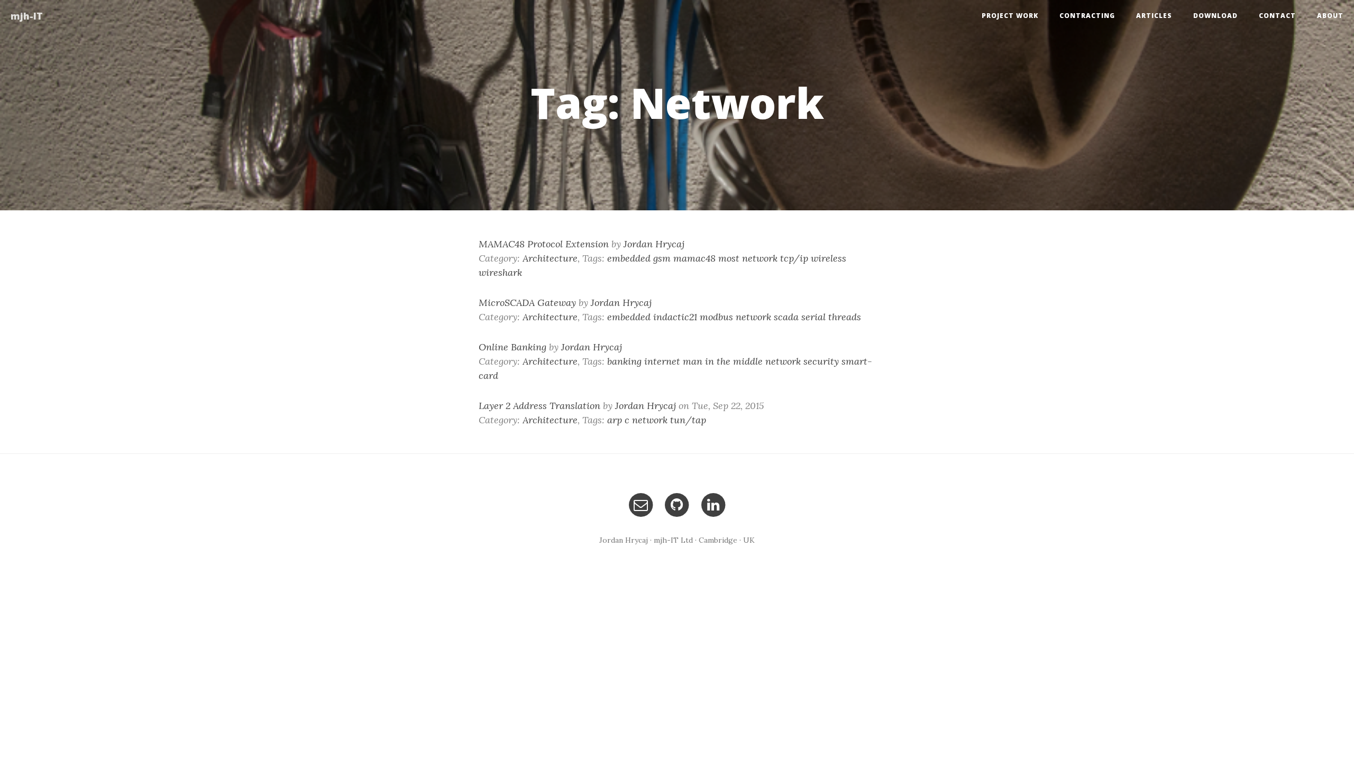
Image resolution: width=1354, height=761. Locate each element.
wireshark (500, 272)
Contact (1277, 15)
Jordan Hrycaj (654, 244)
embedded (629, 258)
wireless (828, 258)
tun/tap (688, 420)
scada (786, 317)
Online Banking (512, 347)
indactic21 (675, 317)
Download (1215, 15)
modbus (716, 317)
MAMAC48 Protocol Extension (544, 244)
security (821, 361)
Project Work (1010, 15)
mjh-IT (27, 16)
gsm (662, 258)
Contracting (1087, 15)
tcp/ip (794, 258)
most (728, 258)
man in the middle (723, 361)
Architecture (550, 258)
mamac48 (694, 258)
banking (624, 361)
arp (614, 420)
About (1330, 15)
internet (662, 361)
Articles (1154, 15)
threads (844, 317)
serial (813, 317)
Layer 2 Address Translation (539, 406)
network (759, 258)
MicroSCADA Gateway (527, 302)
